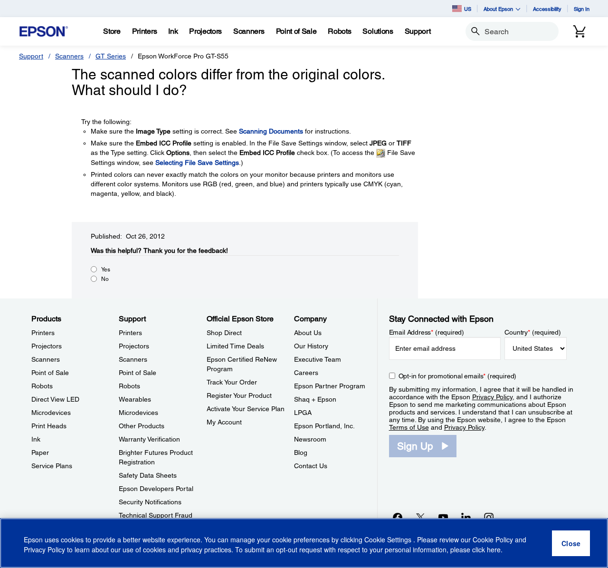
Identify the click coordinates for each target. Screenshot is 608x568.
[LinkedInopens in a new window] (466, 517)
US (467, 9)
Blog (300, 452)
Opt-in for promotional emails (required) (458, 376)
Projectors (46, 346)
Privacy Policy (492, 397)
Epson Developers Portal (156, 488)
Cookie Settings (388, 539)
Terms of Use (409, 427)
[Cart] (579, 31)
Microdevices (51, 412)
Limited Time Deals (235, 346)
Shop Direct (224, 333)
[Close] (571, 543)
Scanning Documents (271, 131)
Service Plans (51, 466)
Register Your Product (239, 395)
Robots (42, 386)
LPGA (303, 412)
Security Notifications (150, 502)
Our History (311, 346)
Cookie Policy (493, 539)
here (494, 549)
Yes (105, 269)
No (105, 279)
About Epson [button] (498, 9)
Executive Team (317, 359)
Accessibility (547, 9)
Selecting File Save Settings (197, 162)
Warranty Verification (149, 439)
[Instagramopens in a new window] (488, 517)
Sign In (581, 9)
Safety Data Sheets (148, 475)
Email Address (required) (427, 332)
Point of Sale (50, 372)
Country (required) (532, 332)
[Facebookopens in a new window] (397, 517)
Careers (306, 372)
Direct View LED (55, 399)
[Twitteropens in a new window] (420, 517)
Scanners (69, 56)
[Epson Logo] (43, 32)
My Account (224, 422)
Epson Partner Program (329, 386)
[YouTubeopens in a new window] (443, 517)
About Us (308, 333)
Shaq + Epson (315, 399)
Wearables (135, 399)
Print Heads (48, 426)
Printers (43, 333)
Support (31, 56)
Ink (35, 439)
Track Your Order (232, 382)
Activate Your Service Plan (246, 409)
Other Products (141, 426)
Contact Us (310, 466)
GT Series (110, 56)
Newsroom (310, 439)
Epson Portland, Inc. (324, 426)
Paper (40, 452)
